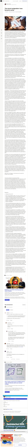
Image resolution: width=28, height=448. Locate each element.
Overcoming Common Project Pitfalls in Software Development (12, 412)
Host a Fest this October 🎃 (9, 430)
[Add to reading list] (1, 36)
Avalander (8, 312)
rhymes (8, 351)
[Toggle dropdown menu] (25, 275)
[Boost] (1, 38)
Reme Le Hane (10, 331)
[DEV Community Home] (1, 1)
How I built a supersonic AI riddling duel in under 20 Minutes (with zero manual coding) (15, 383)
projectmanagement (18, 11)
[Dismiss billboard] (26, 433)
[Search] (3, 1)
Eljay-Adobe (9, 322)
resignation (6, 11)
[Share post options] (1, 41)
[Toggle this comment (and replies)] (5, 314)
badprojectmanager (12, 11)
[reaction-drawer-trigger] (1, 30)
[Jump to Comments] (1, 33)
